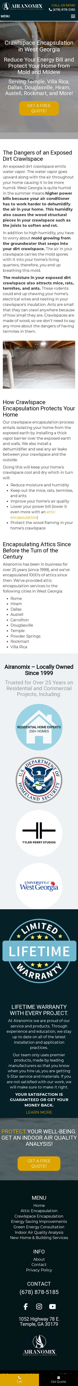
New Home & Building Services (39, 1237)
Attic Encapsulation (39, 1211)
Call (19, 1381)
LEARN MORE (39, 1112)
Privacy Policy (39, 1270)
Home (39, 1205)
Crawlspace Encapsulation (39, 1216)
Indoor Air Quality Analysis (39, 1232)
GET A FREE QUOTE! (39, 108)
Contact (39, 1264)
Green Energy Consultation (39, 1227)
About (39, 1259)
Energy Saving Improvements (39, 1221)
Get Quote (58, 1381)
